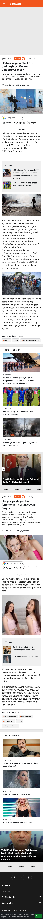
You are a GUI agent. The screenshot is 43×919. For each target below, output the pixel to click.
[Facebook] (14, 877)
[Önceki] (3, 469)
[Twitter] (21, 877)
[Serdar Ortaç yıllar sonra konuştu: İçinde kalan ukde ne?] (21, 650)
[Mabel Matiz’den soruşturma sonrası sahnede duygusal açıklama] (21, 469)
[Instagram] (29, 877)
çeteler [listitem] (6, 340)
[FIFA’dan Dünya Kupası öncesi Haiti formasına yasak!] (21, 185)
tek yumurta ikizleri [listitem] (10, 726)
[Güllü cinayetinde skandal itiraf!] (21, 659)
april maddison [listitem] (25, 716)
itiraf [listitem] (20, 721)
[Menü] (4, 3)
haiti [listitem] (16, 340)
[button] (23, 58)
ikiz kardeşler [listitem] (8, 721)
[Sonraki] (39, 469)
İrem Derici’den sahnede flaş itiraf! (18, 822)
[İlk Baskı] (15, 3)
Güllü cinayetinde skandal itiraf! (16, 794)
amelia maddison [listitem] (9, 716)
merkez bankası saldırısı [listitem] (30, 340)
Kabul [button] (38, 916)
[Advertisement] (21, 30)
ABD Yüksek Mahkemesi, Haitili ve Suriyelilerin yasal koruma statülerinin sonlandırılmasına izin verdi (19, 380)
